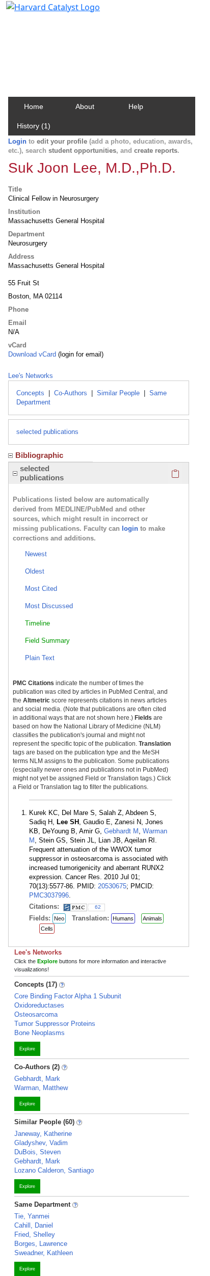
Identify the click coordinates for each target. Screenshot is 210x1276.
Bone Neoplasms (39, 1033)
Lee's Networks (30, 375)
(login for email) (79, 354)
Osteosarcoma (36, 1014)
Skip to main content (42, 12)
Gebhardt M (121, 831)
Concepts (30, 393)
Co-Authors (70, 393)
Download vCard (32, 354)
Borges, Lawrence (40, 1243)
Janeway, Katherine (43, 1133)
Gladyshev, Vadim (41, 1143)
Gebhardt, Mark (37, 1078)
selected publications (47, 432)
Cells (47, 929)
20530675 (112, 886)
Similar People (118, 393)
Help (135, 106)
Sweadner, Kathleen (43, 1253)
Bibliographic (39, 455)
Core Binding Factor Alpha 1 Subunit (67, 996)
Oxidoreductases (39, 1005)
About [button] (84, 106)
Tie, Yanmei (31, 1216)
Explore (27, 1048)
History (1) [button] (33, 126)
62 (98, 907)
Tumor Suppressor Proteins (54, 1023)
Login (17, 141)
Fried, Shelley (34, 1234)
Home (33, 106)
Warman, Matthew (41, 1088)
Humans (123, 918)
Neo (59, 918)
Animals (152, 918)
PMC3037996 (49, 895)
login (130, 528)
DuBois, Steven (37, 1152)
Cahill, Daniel (33, 1225)
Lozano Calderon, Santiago (54, 1170)
